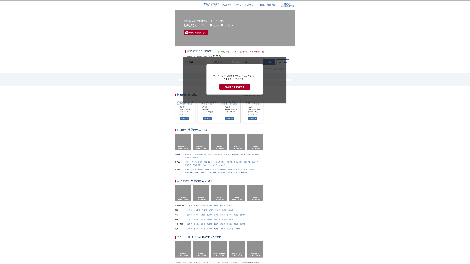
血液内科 (188, 258)
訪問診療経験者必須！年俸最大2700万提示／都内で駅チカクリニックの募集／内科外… (185, 203)
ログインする (235, 111)
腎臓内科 (227, 255)
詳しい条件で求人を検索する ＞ (272, 70)
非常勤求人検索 (223, 52)
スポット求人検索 (239, 52)
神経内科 (235, 255)
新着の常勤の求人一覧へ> (253, 195)
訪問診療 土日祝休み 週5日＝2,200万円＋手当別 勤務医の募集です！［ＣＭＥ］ (208, 203)
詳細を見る (184, 219)
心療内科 (196, 258)
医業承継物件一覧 (256, 52)
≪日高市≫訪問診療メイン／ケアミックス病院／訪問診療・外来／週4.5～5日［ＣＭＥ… (253, 203)
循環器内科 (208, 255)
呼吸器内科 (198, 255)
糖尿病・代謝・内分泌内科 (249, 255)
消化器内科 (218, 255)
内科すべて (189, 255)
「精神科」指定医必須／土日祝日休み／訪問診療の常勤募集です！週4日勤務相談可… (230, 203)
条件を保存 (282, 63)
